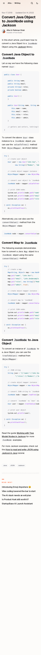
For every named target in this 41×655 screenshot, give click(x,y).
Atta (9, 3)
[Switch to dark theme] (37, 3)
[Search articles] (31, 3)
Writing (17, 3)
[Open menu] (3, 3)
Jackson (22, 47)
